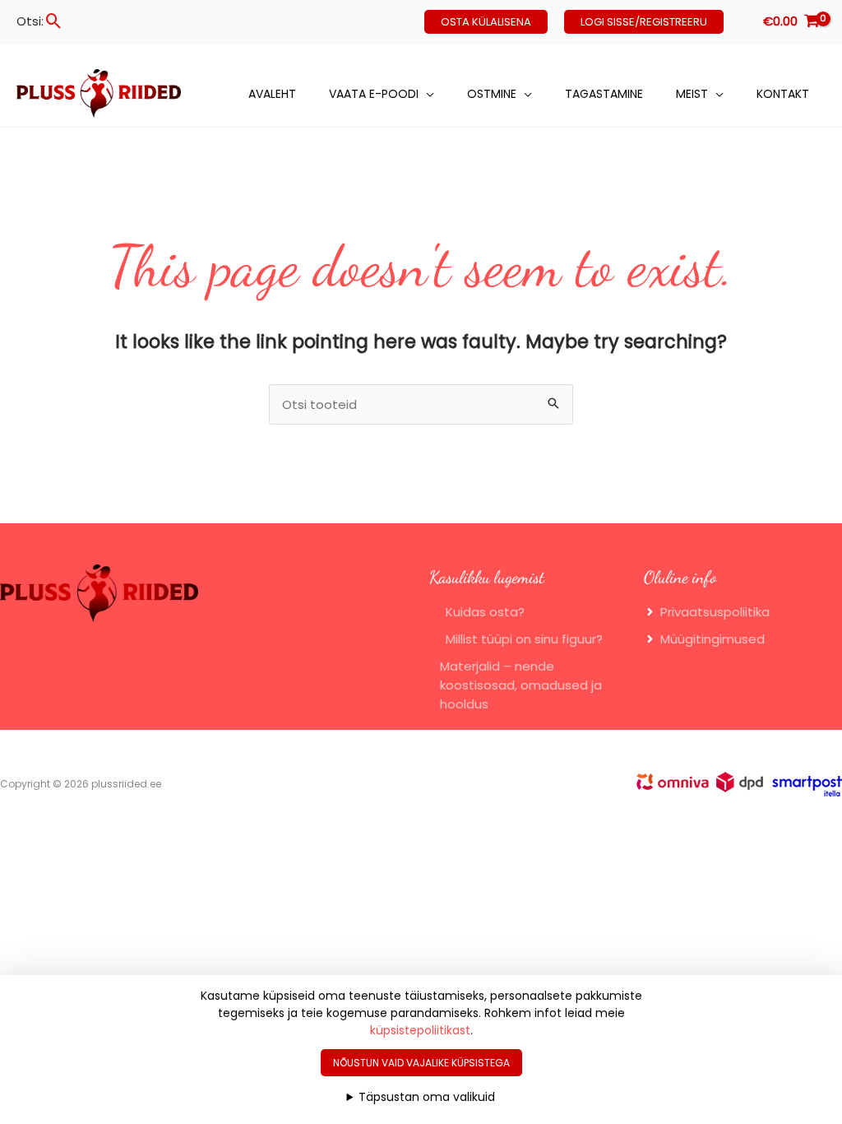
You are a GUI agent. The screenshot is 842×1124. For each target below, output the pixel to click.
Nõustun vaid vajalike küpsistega (421, 1063)
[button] (54, 21)
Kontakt (782, 94)
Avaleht (272, 94)
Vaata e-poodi (374, 94)
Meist (692, 94)
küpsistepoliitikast (420, 1030)
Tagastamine (604, 94)
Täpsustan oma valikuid (427, 1097)
